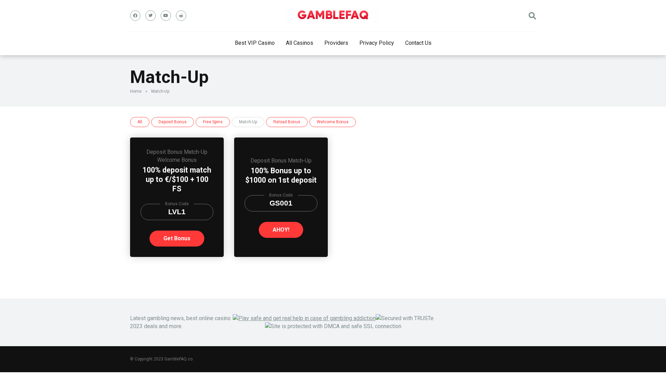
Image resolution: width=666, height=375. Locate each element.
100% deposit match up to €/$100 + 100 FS (177, 179)
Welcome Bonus (333, 121)
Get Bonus (176, 238)
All (139, 121)
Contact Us (418, 43)
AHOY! (281, 229)
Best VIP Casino (255, 43)
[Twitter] (150, 15)
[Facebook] (135, 15)
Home (136, 91)
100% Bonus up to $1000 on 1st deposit (281, 175)
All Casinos (299, 43)
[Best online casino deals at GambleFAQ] (333, 16)
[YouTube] (166, 15)
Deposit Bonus (173, 121)
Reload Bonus (286, 121)
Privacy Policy (376, 43)
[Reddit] (181, 15)
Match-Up (195, 152)
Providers (336, 43)
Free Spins (213, 121)
